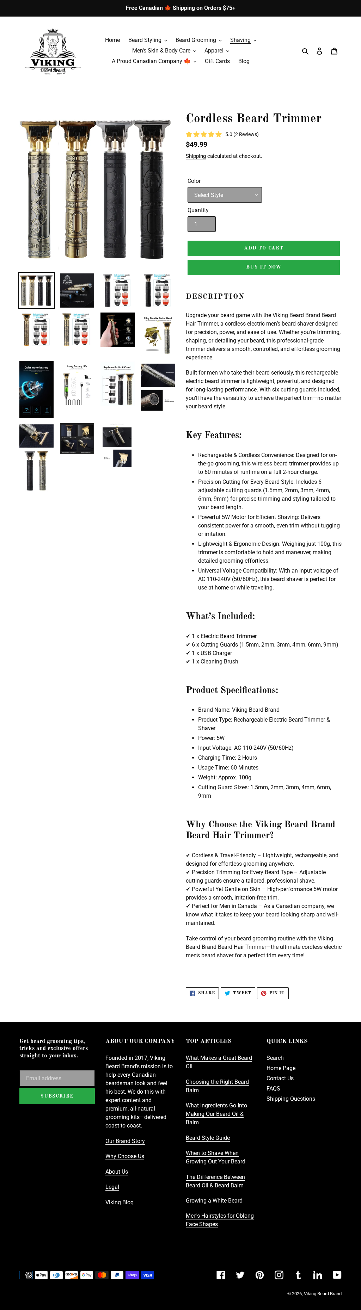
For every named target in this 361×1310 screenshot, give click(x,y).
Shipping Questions (291, 1098)
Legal (112, 1187)
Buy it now (263, 267)
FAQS (273, 1088)
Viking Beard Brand (323, 1293)
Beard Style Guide (208, 1138)
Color (194, 181)
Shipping (196, 156)
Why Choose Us (124, 1156)
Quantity (198, 210)
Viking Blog (119, 1202)
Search (275, 1058)
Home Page (281, 1068)
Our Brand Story (125, 1141)
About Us (116, 1171)
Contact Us (280, 1078)
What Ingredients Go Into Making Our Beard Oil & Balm (216, 1114)
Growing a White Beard (214, 1200)
